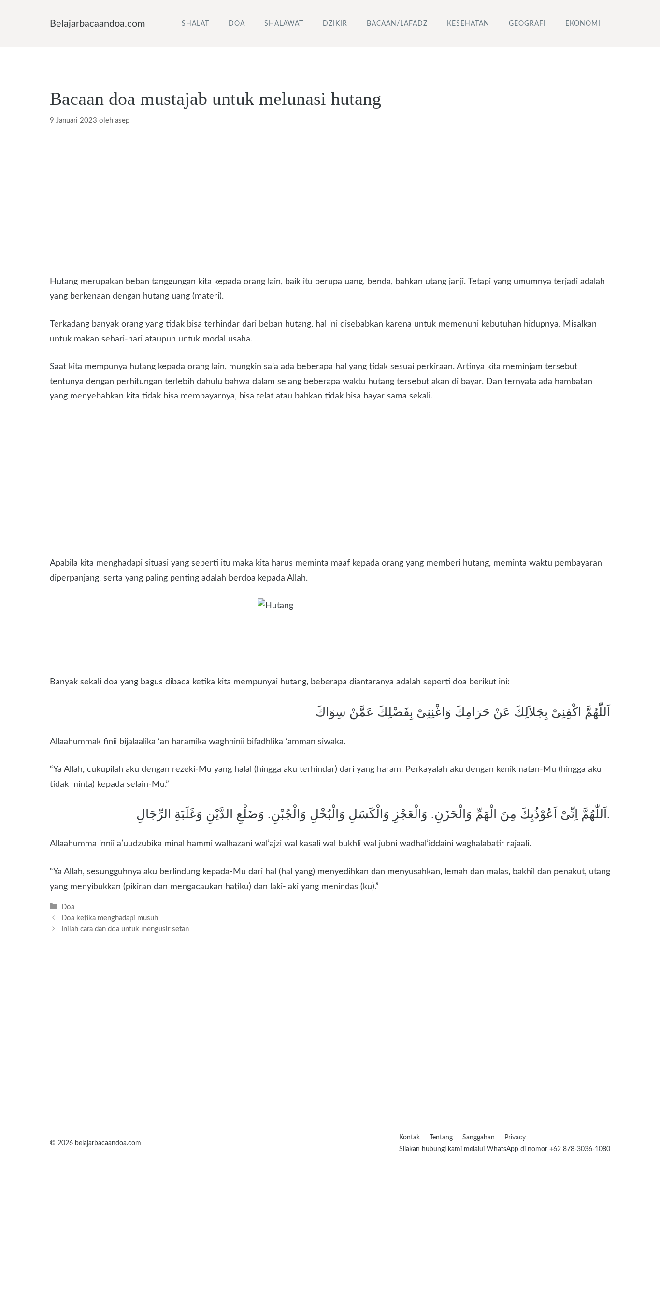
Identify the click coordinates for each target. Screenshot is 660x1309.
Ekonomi (583, 23)
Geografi (527, 23)
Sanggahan (478, 1137)
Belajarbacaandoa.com (97, 23)
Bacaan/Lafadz (397, 23)
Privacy (515, 1137)
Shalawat (283, 23)
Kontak (409, 1137)
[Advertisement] (330, 202)
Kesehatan (468, 23)
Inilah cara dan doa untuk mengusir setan (125, 929)
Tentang (441, 1137)
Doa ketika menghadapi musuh (109, 918)
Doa (237, 23)
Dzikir (335, 23)
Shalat (195, 23)
